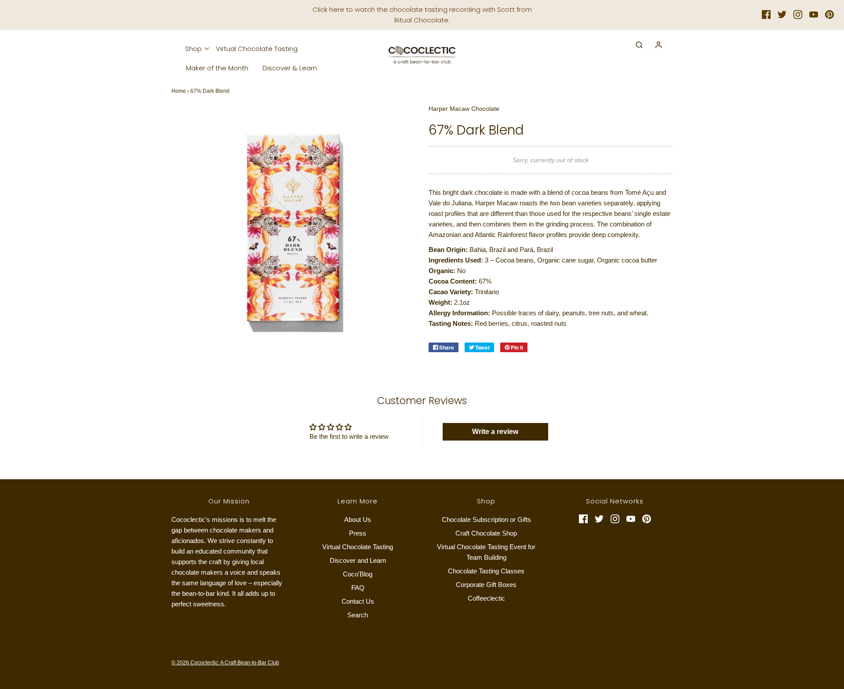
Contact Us (358, 601)
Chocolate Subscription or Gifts (486, 519)
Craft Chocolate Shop (486, 533)
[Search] (634, 45)
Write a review (495, 431)
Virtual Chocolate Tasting (257, 48)
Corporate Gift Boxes (486, 584)
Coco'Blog (357, 574)
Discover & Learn (289, 68)
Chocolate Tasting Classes (486, 571)
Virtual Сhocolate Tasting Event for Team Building (486, 552)
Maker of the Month (217, 68)
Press (357, 533)
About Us (357, 519)
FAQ (357, 587)
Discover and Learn (358, 560)
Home (178, 91)
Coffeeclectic (486, 598)
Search (357, 615)
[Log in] (654, 45)
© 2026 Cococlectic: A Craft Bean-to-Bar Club (225, 663)
